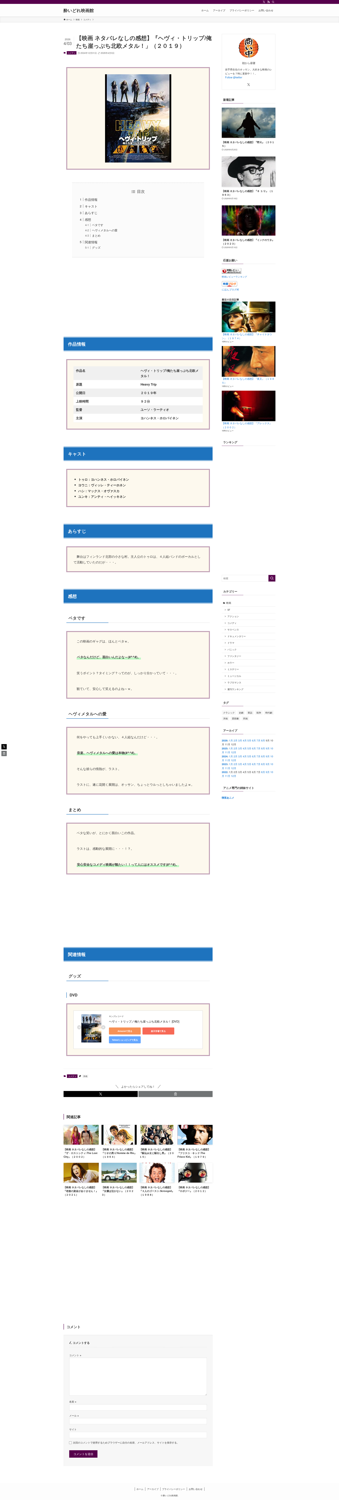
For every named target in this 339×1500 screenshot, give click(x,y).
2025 (224, 748)
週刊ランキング (235, 689)
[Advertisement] (138, 295)
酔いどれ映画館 (79, 10)
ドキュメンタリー (236, 636)
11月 (227, 752)
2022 (224, 772)
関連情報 (91, 242)
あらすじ (91, 212)
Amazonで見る (125, 1031)
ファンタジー (234, 656)
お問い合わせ (196, 1489)
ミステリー (233, 669)
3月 (240, 740)
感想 (88, 219)
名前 (72, 1401)
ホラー (230, 662)
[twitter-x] (264, 2)
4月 (245, 740)
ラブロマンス (234, 682)
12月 (233, 752)
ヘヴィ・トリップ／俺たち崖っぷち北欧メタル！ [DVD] (144, 1021)
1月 (231, 740)
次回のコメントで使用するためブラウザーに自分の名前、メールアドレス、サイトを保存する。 (126, 1442)
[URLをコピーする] (175, 1094)
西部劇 (235, 718)
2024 (224, 756)
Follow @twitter (233, 77)
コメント (75, 1355)
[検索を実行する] (271, 578)
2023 (224, 764)
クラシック (229, 712)
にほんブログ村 (230, 289)
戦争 (259, 712)
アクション (233, 616)
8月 (263, 740)
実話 (250, 712)
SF (228, 609)
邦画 (245, 718)
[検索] (273, 2)
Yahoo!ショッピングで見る (125, 1039)
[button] (101, 1094)
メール (74, 1415)
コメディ (71, 52)
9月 (268, 748)
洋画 (85, 1076)
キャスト (91, 206)
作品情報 (91, 199)
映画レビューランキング (234, 276)
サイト (73, 1429)
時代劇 (268, 712)
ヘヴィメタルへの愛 (104, 230)
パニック (232, 649)
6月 (254, 740)
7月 (258, 740)
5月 (249, 740)
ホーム (139, 1489)
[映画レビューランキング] (231, 272)
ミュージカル (234, 676)
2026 (224, 740)
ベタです (97, 225)
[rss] (268, 2)
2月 (235, 740)
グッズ (96, 247)
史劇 (241, 712)
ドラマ (230, 642)
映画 (228, 603)
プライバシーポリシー (173, 1489)
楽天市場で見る (158, 1031)
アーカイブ (153, 1489)
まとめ (96, 235)
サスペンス (233, 629)
